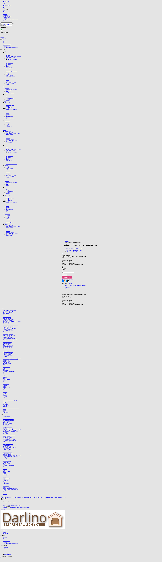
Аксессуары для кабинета (11, 89)
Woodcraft (5, 389)
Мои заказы (5, 547)
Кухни (4, 130)
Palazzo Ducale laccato (69, 285)
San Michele (5, 370)
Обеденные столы (9, 63)
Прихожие (7, 108)
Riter (4, 368)
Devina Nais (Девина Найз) (9, 335)
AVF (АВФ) (5, 315)
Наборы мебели (9, 142)
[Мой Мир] (66, 281)
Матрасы (7, 84)
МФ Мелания (6, 401)
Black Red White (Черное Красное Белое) (12, 321)
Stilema (4, 380)
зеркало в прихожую (61, 497)
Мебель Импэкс (6, 398)
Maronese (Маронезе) (7, 354)
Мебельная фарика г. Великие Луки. (11, 407)
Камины (7, 69)
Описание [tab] (67, 287)
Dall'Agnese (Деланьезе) (8, 334)
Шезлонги (8, 138)
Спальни (6, 72)
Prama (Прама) (6, 365)
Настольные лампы (10, 98)
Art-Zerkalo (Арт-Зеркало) (8, 312)
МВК (4, 397)
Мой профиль (6, 548)
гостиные (24, 497)
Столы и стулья (9, 128)
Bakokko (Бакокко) (7, 317)
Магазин (5, 532)
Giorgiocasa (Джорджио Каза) (9, 340)
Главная (4, 51)
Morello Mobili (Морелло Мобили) (10, 359)
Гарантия (5, 18)
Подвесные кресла (10, 139)
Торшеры (8, 100)
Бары (7, 53)
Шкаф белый (8, 497)
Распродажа (7, 121)
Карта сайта (5, 533)
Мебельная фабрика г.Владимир (10, 400)
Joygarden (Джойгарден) (8, 346)
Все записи (3, 509)
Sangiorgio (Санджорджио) (8, 371)
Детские (5, 86)
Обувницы (8, 114)
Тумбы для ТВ (9, 67)
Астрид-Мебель (6, 390)
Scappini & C (5, 375)
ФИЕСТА (5, 411)
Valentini (5, 385)
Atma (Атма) (5, 314)
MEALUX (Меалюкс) (7, 356)
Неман (4, 409)
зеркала (55, 497)
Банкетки (8, 78)
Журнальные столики (10, 57)
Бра (6, 96)
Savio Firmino (6, 373)
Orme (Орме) (6, 362)
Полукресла (8, 64)
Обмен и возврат (6, 17)
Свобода (5, 403)
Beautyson (3, 497)
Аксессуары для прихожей (11, 109)
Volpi (4, 388)
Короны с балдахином (10, 83)
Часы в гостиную (9, 68)
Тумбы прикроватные (10, 76)
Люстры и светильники (10, 94)
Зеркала (7, 58)
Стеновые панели (9, 116)
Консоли (7, 61)
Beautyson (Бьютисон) (7, 318)
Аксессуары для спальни (11, 82)
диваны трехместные (40, 497)
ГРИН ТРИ (5, 393)
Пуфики (7, 77)
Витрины (8, 55)
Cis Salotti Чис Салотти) (8, 330)
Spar (4, 378)
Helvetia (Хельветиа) (7, 342)
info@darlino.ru (7, 554)
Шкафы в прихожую (10, 118)
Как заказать (5, 15)
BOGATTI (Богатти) (7, 322)
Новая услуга (66, 268)
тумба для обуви (77, 285)
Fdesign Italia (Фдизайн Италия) (10, 339)
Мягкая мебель (8, 102)
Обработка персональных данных (10, 19)
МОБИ (4, 410)
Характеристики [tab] (69, 288)
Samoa (4, 369)
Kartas (4, 348)
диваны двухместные (30, 497)
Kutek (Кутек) (6, 351)
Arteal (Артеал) (6, 313)
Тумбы (7, 117)
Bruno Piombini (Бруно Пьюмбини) (10, 325)
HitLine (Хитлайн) (7, 343)
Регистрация (7, 11)
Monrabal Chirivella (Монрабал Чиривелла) (12, 357)
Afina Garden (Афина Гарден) (9, 310)
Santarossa (5, 372)
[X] (68, 281)
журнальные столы (49, 497)
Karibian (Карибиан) (7, 347)
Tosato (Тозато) (6, 384)
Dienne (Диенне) (6, 336)
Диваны (7, 103)
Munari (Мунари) (6, 361)
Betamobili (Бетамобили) (8, 319)
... (3, 143)
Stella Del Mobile (6, 379)
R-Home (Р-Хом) (6, 367)
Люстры (7, 97)
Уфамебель (5, 404)
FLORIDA (5, 406)
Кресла (7, 92)
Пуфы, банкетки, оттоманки (12, 140)
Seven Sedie (5, 376)
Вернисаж (5, 392)
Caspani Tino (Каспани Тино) (9, 328)
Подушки (8, 85)
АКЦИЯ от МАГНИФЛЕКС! (9, 502)
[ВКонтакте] (63, 281)
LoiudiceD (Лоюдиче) (7, 353)
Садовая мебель (8, 131)
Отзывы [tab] (67, 289)
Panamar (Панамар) (7, 363)
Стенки (7, 65)
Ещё (4, 20)
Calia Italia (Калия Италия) (8, 326)
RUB (4, 7)
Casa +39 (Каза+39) (7, 327)
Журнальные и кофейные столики (13, 133)
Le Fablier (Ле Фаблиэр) (8, 352)
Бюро (7, 91)
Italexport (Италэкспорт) (8, 345)
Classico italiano (6, 331)
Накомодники (11, 60)
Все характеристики (66, 265)
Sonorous (5, 377)
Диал (4, 394)
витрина (19, 497)
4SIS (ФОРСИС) (6, 405)
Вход (5, 10)
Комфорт (5, 396)
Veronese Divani (6, 387)
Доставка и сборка (7, 16)
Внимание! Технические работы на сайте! (12, 505)
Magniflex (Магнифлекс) (8, 355)
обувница (84, 285)
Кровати (7, 73)
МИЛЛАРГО (6, 412)
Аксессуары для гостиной (11, 71)
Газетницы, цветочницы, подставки (13, 56)
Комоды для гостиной (12, 59)
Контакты (5, 14)
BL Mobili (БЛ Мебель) (8, 320)
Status (4, 381)
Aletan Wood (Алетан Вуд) (8, 311)
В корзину (64, 274)
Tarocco (4, 382)
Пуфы (7, 115)
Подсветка (8, 99)
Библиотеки (8, 90)
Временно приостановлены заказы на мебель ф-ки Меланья (16, 507)
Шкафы (7, 80)
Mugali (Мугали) (6, 360)
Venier (4, 386)
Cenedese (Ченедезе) (7, 329)
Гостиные (7, 52)
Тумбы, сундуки (9, 141)
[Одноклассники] (64, 281)
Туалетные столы (9, 75)
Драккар (5, 395)
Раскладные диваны (10, 105)
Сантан (4, 402)
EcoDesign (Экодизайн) (8, 337)
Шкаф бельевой (14, 497)
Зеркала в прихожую (10, 111)
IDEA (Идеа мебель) (7, 344)
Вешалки (7, 119)
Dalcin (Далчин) (6, 332)
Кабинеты (7, 88)
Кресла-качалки (9, 107)
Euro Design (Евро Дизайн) (9, 338)
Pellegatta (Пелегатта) (7, 364)
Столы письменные (10, 93)
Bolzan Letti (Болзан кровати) (9, 323)
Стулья (7, 66)
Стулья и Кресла (9, 134)
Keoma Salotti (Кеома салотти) (9, 350)
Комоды (7, 74)
